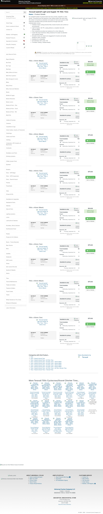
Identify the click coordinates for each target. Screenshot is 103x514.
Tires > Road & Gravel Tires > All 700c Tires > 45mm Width (45, 365)
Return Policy (33, 482)
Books (7, 92)
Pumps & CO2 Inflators (12, 237)
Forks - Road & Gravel (12, 179)
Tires (7, 278)
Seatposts (8, 257)
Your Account (85, 480)
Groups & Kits (9, 194)
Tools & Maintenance (11, 281)
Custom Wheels (10, 47)
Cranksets (8, 148)
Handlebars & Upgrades (12, 199)
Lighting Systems (10, 214)
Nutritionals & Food (11, 228)
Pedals (8, 233)
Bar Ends (8, 62)
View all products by (84, 355)
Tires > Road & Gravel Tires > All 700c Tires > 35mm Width (45, 361)
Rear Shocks (9, 245)
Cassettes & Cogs (10, 126)
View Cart (92, 1)
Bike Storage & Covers (12, 79)
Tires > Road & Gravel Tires (37, 358)
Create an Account (36, 3)
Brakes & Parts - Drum (12, 108)
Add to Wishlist (90, 74)
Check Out (99, 1)
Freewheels (9, 186)
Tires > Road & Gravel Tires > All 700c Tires (41, 360)
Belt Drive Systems (11, 75)
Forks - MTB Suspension (12, 176)
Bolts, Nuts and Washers (12, 88)
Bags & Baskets (10, 59)
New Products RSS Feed (62, 477)
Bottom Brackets (10, 98)
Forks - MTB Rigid (10, 172)
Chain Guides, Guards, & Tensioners (15, 130)
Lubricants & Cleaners (12, 220)
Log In (20, 3)
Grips (7, 191)
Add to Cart (91, 72)
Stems (7, 273)
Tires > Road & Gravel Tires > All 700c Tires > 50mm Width (45, 366)
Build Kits (8, 115)
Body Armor (9, 85)
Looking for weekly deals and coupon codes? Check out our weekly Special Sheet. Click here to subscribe (51, 8)
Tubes (7, 294)
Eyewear (8, 164)
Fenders (8, 169)
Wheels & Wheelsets (11, 303)
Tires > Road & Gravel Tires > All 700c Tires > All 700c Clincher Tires (48, 368)
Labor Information (10, 308)
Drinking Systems (10, 156)
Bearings (8, 69)
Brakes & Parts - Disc (11, 105)
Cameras (8, 123)
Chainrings (9, 133)
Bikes (7, 82)
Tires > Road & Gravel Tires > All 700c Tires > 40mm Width (45, 363)
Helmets (8, 205)
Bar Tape (8, 65)
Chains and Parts (10, 136)
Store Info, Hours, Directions (64, 504)
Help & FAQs (85, 478)
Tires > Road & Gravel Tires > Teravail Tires (41, 369)
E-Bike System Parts (11, 161)
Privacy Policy (33, 480)
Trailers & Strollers (11, 285)
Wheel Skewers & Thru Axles (13, 299)
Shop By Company (11, 44)
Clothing (8, 139)
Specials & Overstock (11, 41)
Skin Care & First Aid (11, 266)
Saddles (8, 253)
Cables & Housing (10, 120)
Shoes (7, 263)
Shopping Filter (10, 16)
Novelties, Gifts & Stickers (13, 225)
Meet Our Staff (33, 478)
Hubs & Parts (9, 209)
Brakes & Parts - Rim (11, 112)
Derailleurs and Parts (11, 153)
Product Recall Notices (36, 483)
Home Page (9, 23)
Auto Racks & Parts (11, 54)
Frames (8, 182)
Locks (7, 217)
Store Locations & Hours (12, 26)
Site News (58, 478)
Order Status (26, 3)
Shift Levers (9, 260)
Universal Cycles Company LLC (64, 489)
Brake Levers (9, 102)
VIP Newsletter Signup (62, 480)
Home (31, 14)
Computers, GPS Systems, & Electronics (13, 143)
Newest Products (10, 37)
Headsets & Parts (10, 202)
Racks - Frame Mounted (12, 242)
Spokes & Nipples (10, 270)
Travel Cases (9, 291)
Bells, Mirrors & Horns (11, 72)
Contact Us (9, 29)
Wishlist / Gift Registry (12, 34)
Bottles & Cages (10, 95)
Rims (7, 248)
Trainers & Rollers (10, 288)
